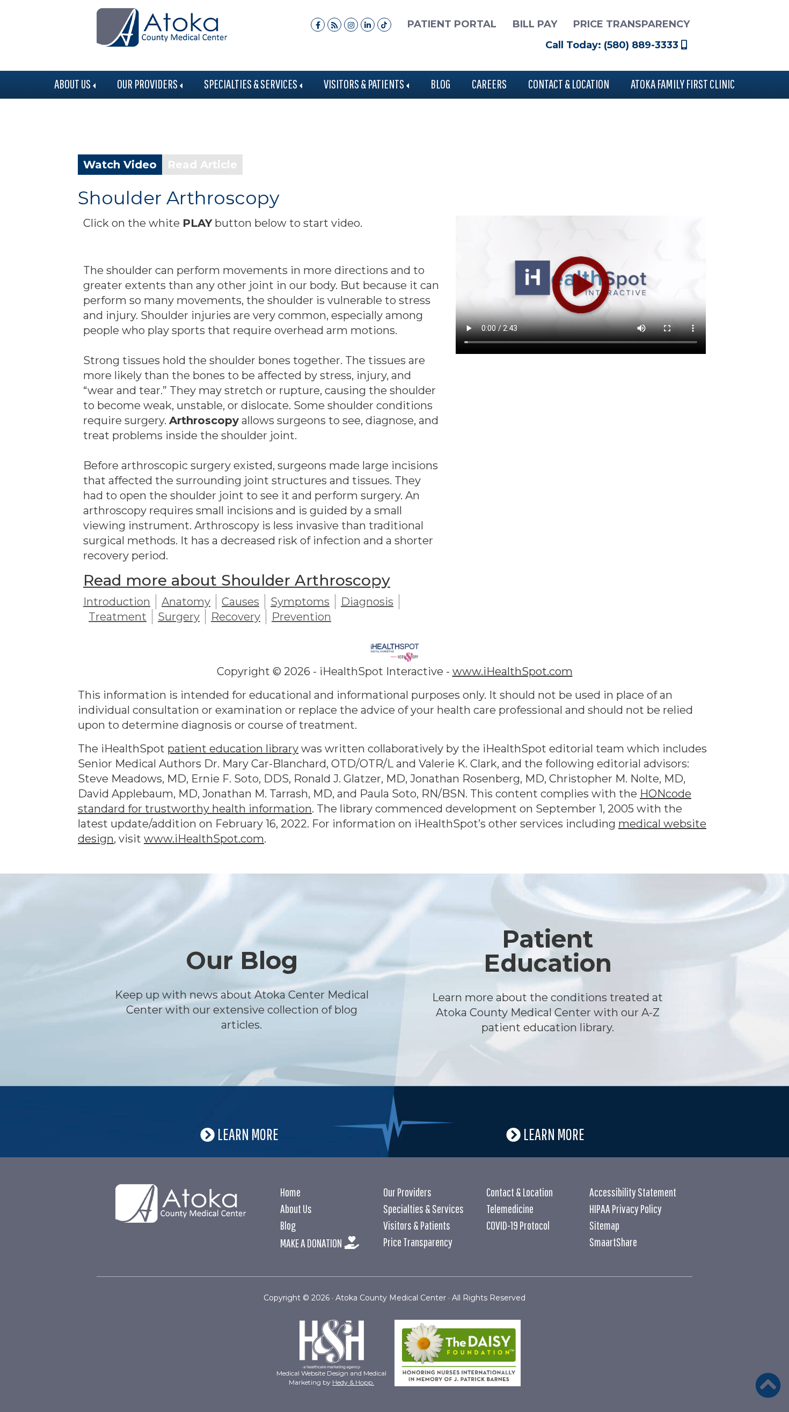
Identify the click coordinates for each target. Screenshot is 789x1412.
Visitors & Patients (364, 83)
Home (290, 1192)
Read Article (202, 164)
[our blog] (334, 25)
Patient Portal (451, 24)
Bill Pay (535, 24)
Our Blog (242, 960)
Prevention (301, 616)
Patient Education (548, 951)
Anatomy (186, 601)
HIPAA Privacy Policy (625, 1208)
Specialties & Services (250, 83)
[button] (768, 1385)
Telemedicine (510, 1208)
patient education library (232, 748)
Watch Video (120, 164)
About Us (72, 83)
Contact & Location (568, 83)
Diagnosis (367, 601)
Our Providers (147, 83)
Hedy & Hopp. (353, 1382)
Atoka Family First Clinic (683, 83)
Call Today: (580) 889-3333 (613, 45)
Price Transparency (631, 24)
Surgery (179, 616)
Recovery (235, 616)
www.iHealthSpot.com (512, 671)
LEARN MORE (250, 1134)
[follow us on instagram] (351, 25)
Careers (489, 83)
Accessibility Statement (632, 1192)
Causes (240, 601)
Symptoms (300, 601)
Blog (440, 83)
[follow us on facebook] (318, 25)
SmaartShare (613, 1241)
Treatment (118, 616)
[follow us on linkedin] (368, 25)
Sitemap (604, 1225)
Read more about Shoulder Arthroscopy (236, 580)
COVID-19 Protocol (518, 1225)
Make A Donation (311, 1243)
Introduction (116, 601)
